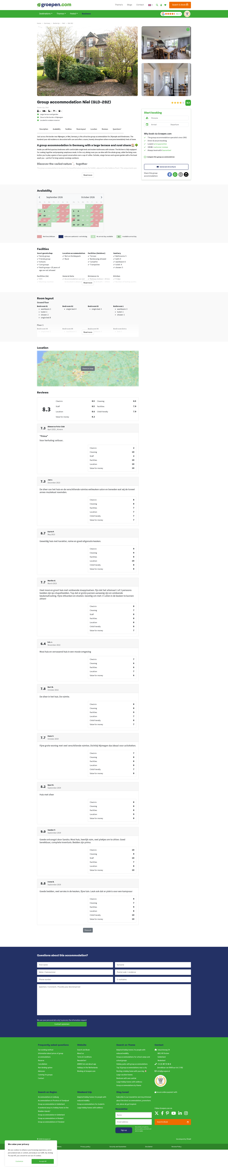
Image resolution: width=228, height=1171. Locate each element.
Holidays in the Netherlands (87, 1067)
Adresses (41, 1071)
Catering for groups (45, 1075)
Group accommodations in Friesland (51, 1122)
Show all (87, 930)
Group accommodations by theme (128, 1085)
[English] (150, 5)
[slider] (178, 102)
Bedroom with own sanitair (126, 1078)
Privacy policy (85, 1147)
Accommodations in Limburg (48, 1097)
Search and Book (83, 1050)
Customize (19, 1161)
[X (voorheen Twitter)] (157, 1113)
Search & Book (179, 5)
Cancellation (42, 1064)
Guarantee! (166, 150)
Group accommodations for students (90, 1104)
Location (93, 129)
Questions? (117, 129)
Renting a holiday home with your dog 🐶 (131, 1071)
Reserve (41, 1060)
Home (39, 23)
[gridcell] (40, 211)
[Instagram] (186, 1113)
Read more (87, 175)
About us (80, 1053)
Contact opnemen (62, 1024)
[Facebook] (162, 1113)
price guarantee (160, 144)
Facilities (68, 129)
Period (73, 14)
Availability (57, 129)
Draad (189, 1139)
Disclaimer (149, 1147)
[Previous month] (39, 197)
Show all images (180, 91)
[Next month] (101, 197)
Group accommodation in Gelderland (51, 1104)
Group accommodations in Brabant (51, 1118)
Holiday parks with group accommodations (132, 1064)
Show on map (87, 368)
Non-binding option (45, 1067)
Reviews (105, 129)
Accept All (42, 1161)
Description (43, 129)
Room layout (81, 129)
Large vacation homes (124, 1075)
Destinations (45, 14)
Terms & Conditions (84, 1057)
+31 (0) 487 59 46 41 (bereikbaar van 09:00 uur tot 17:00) (170, 1066)
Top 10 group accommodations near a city (131, 1067)
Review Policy (176, 1147)
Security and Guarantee (117, 1147)
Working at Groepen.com (86, 1071)
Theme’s (119, 5)
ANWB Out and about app (86, 1064)
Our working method (45, 1050)
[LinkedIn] (180, 1113)
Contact (140, 5)
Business (86, 14)
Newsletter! (81, 1060)
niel (63, 23)
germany (47, 23)
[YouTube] (173, 1113)
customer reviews (161, 147)
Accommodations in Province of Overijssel (53, 1100)
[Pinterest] (167, 1113)
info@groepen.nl (163, 1071)
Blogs (129, 5)
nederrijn (56, 23)
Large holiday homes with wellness (129, 1082)
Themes (60, 14)
